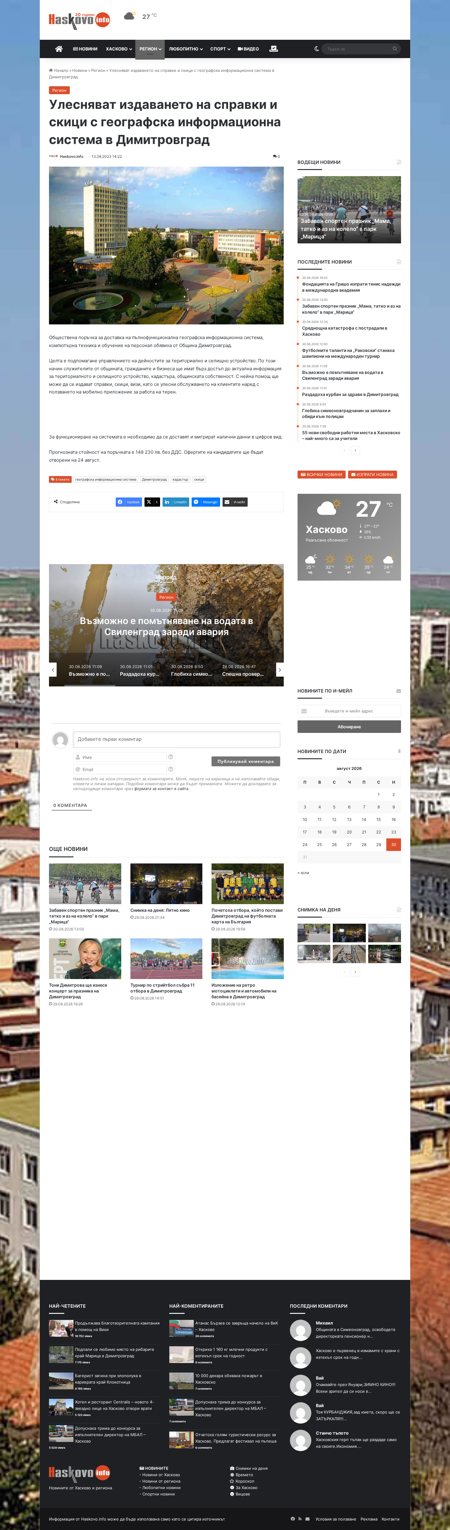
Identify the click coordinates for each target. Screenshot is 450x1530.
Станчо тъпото (332, 1433)
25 (319, 844)
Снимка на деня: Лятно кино (160, 910)
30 (393, 844)
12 (334, 819)
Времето (243, 1474)
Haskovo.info (71, 156)
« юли (303, 872)
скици (199, 479)
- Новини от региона (159, 1481)
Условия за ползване (336, 1519)
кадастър (180, 479)
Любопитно (183, 48)
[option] (180, 625)
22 (378, 832)
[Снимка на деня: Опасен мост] (349, 954)
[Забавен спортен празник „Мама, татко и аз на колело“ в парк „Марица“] (85, 883)
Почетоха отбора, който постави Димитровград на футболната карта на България (247, 915)
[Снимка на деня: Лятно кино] (166, 883)
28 (364, 844)
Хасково (117, 48)
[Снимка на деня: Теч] (384, 954)
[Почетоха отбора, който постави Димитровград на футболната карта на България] (248, 883)
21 (364, 832)
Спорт (218, 48)
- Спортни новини (157, 1493)
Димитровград (154, 479)
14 (364, 819)
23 (393, 832)
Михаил (324, 1322)
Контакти (390, 1519)
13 (349, 819)
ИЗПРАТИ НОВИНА (374, 474)
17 (305, 832)
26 (334, 844)
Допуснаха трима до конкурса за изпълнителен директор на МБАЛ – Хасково (110, 1434)
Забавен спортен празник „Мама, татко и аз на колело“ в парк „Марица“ (84, 915)
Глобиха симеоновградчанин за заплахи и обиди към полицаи (180, 626)
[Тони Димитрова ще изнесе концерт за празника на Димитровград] (85, 958)
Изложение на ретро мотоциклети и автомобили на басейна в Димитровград (244, 990)
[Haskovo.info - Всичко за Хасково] (79, 21)
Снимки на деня (251, 1468)
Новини (87, 48)
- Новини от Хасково (159, 1474)
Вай (320, 1377)
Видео (251, 48)
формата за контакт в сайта (161, 788)
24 (304, 844)
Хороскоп (244, 1481)
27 (349, 844)
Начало (60, 70)
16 (394, 819)
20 (349, 832)
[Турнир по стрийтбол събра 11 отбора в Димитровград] (166, 958)
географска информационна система (105, 479)
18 (319, 832)
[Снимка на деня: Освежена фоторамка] (314, 954)
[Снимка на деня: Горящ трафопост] (384, 933)
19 (334, 832)
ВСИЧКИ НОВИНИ (324, 474)
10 (305, 819)
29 (378, 844)
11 (319, 819)
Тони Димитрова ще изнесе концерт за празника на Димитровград (78, 990)
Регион (148, 48)
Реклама (369, 1519)
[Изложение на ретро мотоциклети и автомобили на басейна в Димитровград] (248, 958)
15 (379, 819)
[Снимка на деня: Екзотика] (314, 933)
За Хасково (245, 1487)
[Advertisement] (166, 1036)
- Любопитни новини (160, 1487)
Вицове (242, 1493)
